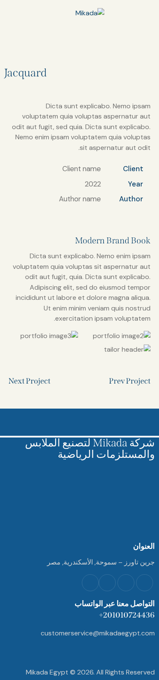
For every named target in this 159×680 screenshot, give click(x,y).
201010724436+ (127, 615)
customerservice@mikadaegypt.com (98, 633)
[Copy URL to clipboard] (87, 216)
